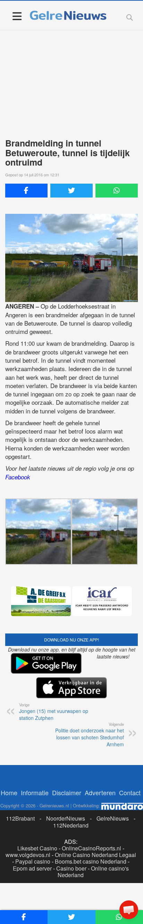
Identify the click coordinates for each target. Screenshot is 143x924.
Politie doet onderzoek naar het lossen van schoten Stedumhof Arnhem (89, 734)
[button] (128, 909)
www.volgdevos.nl (28, 855)
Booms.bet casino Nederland (90, 861)
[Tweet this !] (71, 191)
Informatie (35, 792)
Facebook (17, 477)
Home (9, 792)
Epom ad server (32, 868)
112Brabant (20, 818)
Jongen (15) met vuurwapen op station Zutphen (53, 711)
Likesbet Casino (37, 848)
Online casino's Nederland (93, 871)
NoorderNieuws (65, 818)
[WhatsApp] (116, 191)
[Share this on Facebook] (26, 191)
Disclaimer (66, 792)
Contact (130, 792)
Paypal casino (32, 861)
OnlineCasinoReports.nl (91, 848)
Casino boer (71, 868)
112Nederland (71, 825)
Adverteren (100, 792)
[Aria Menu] (16, 16)
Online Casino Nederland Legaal (95, 855)
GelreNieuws (112, 818)
